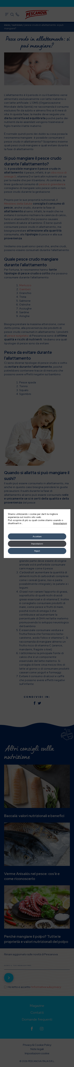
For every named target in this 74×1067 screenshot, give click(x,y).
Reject (37, 551)
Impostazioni (60, 523)
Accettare (37, 536)
